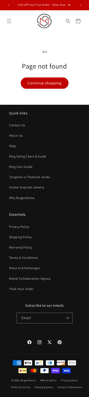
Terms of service (20, 387)
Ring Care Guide (21, 167)
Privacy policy (69, 380)
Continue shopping (45, 82)
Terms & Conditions (23, 258)
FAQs (12, 146)
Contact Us (17, 125)
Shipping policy (43, 387)
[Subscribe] (67, 318)
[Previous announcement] (8, 5)
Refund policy (48, 380)
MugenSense (28, 380)
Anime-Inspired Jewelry (26, 187)
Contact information (70, 387)
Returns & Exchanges (24, 268)
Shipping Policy (20, 237)
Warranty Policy (20, 247)
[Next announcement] (81, 5)
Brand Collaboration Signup (30, 278)
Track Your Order (21, 289)
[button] (9, 21)
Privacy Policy (19, 227)
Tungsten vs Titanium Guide (29, 177)
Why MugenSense (21, 198)
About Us (16, 135)
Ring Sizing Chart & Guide (27, 156)
